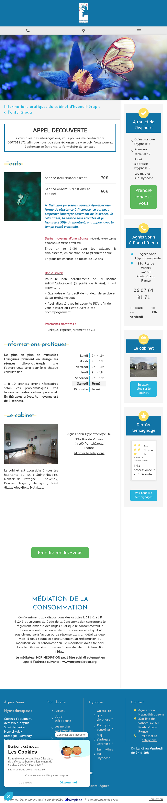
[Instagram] (91, 773)
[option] (31, 444)
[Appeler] (28, 30)
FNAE (114, 799)
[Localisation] (83, 30)
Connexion (156, 799)
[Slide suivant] (53, 444)
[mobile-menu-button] (139, 31)
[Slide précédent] (8, 444)
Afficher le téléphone (89, 453)
